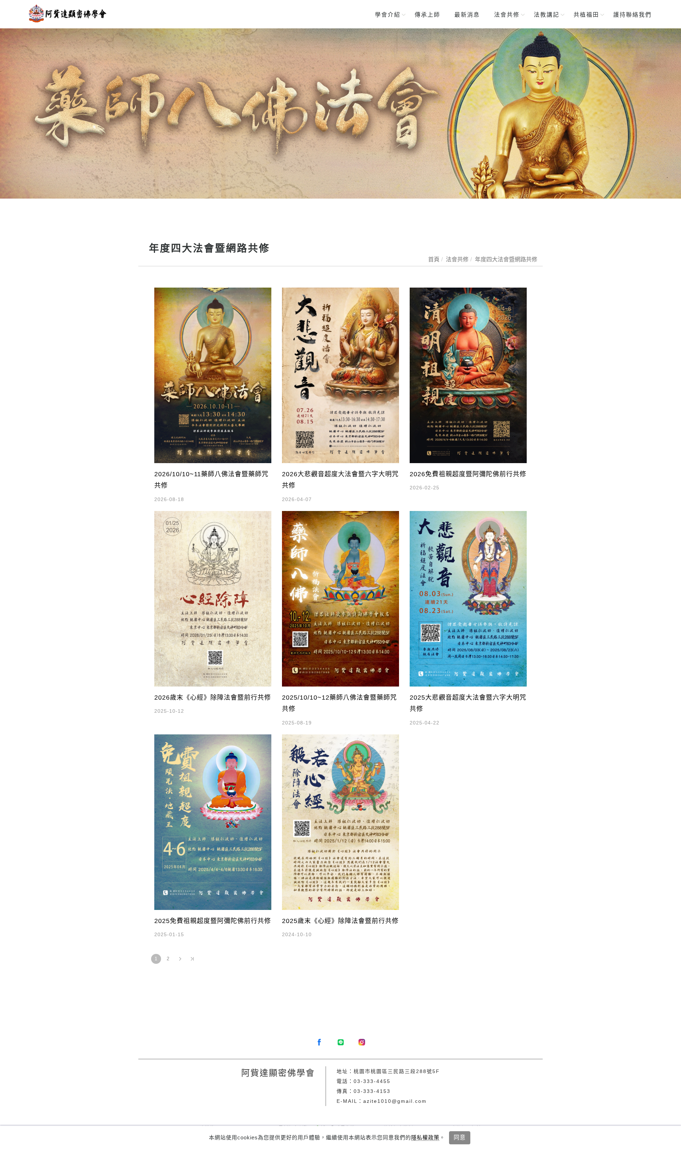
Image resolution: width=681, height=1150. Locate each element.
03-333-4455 (372, 1081)
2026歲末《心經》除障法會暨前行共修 (212, 697)
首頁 (433, 259)
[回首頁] (66, 13)
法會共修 (507, 15)
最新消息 (467, 15)
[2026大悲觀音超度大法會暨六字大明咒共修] (340, 375)
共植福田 (586, 15)
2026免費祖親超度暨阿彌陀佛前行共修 (468, 474)
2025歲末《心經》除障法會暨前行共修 (340, 920)
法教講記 (546, 15)
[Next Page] (180, 959)
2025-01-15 (169, 934)
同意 (460, 1137)
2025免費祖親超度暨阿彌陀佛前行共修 (212, 920)
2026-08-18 (169, 499)
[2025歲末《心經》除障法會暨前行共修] (340, 822)
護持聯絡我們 (632, 15)
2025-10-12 (169, 711)
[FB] (319, 1042)
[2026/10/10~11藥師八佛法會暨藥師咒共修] (212, 375)
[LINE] (340, 1042)
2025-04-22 (424, 723)
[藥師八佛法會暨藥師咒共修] (340, 113)
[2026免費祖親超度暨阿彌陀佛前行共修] (468, 375)
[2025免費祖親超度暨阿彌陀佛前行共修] (212, 822)
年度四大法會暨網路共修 (506, 259)
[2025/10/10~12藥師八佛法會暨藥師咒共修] (340, 598)
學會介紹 (387, 15)
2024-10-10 (297, 934)
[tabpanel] (340, 113)
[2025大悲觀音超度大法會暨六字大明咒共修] (468, 598)
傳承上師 (427, 15)
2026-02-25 (424, 487)
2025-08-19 (297, 723)
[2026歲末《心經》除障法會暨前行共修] (212, 598)
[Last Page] (192, 959)
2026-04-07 (297, 499)
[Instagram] (361, 1042)
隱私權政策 (425, 1137)
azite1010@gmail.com (395, 1101)
